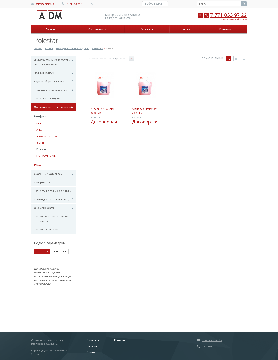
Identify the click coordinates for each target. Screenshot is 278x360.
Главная (50, 29)
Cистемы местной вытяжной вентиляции (51, 219)
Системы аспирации (46, 229)
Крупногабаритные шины (49, 81)
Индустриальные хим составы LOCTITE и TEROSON (52, 62)
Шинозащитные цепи (47, 98)
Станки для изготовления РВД (52, 199)
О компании (96, 29)
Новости (92, 346)
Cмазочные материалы (48, 173)
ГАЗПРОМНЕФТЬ (46, 155)
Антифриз (40, 116)
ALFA (39, 130)
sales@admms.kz (45, 3)
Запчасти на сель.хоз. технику (52, 190)
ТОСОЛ (38, 164)
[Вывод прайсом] (244, 58)
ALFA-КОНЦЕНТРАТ (47, 136)
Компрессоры (42, 182)
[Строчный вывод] (236, 58)
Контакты (225, 29)
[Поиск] (244, 3)
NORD (39, 123)
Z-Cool (40, 142)
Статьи (91, 352)
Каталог (146, 29)
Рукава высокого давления (50, 90)
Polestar (41, 149)
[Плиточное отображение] (228, 58)
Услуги (186, 29)
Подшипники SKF (44, 73)
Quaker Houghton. (44, 208)
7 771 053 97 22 (74, 3)
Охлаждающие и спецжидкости (53, 107)
